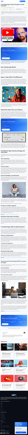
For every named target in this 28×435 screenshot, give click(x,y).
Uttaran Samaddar (3, 7)
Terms (1, 409)
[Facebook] (4, 433)
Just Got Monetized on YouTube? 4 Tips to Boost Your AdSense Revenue (15, 257)
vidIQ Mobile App (3, 415)
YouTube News (25, 7)
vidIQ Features (2, 413)
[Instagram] (5, 433)
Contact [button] (2, 404)
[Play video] (14, 35)
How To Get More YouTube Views (4, 425)
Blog (1, 424)
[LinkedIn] (8, 433)
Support (2, 405)
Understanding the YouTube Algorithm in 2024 (11, 214)
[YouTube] (1, 433)
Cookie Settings (2, 410)
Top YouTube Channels (3, 422)
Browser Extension (3, 414)
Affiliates (2, 423)
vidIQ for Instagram (3, 419)
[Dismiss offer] (26, 423)
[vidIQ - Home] (2, 1)
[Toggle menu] (26, 1)
